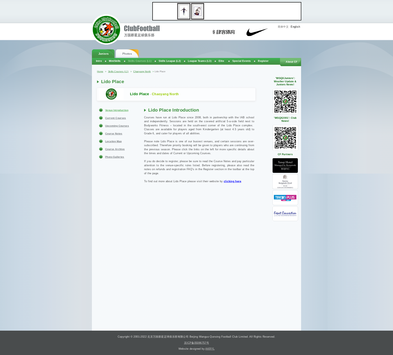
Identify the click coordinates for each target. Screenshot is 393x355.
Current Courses (115, 118)
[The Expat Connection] (285, 220)
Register (263, 61)
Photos (127, 53)
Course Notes (113, 133)
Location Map (113, 141)
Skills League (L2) (170, 61)
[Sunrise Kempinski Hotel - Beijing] (285, 188)
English (295, 26)
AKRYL (210, 348)
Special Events (241, 61)
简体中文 (283, 26)
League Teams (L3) (199, 61)
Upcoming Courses (117, 125)
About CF (291, 61)
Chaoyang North (142, 71)
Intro (99, 61)
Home (100, 71)
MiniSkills (115, 61)
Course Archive (115, 149)
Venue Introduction (116, 110)
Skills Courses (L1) (118, 71)
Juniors (103, 53)
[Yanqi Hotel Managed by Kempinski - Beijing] (285, 172)
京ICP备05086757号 (196, 342)
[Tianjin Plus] (285, 204)
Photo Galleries (114, 157)
